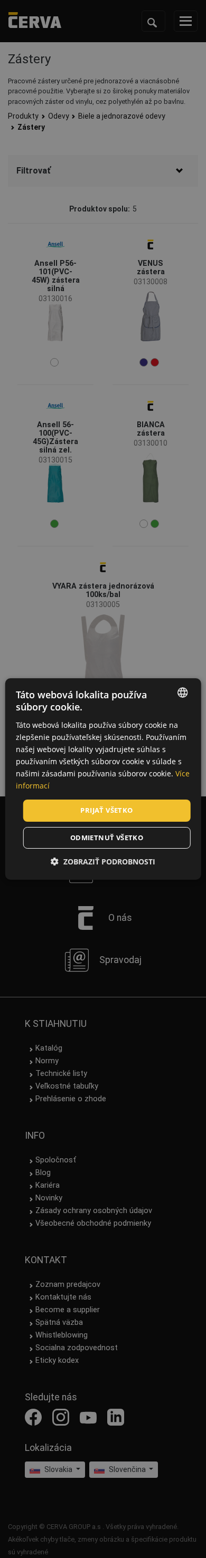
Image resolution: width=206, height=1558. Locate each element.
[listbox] (182, 692)
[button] (103, 862)
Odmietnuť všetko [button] (106, 837)
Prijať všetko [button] (106, 810)
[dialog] (103, 779)
